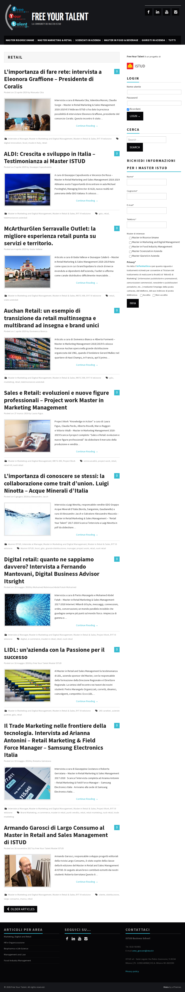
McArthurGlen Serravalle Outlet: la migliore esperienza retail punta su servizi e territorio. (50, 236)
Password (132, 97)
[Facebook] (148, 12)
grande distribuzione (56, 548)
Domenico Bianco (38, 331)
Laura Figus (37, 413)
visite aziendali (11, 299)
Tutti (172, 40)
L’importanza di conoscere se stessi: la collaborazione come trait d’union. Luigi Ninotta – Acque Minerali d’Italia (56, 483)
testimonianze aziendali (15, 217)
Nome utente (134, 86)
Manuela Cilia (37, 92)
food (25, 142)
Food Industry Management (17, 960)
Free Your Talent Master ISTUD (47, 663)
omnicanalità (90, 461)
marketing (9, 382)
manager (71, 548)
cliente (102, 894)
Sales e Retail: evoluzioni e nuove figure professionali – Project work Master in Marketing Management (56, 400)
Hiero (166, 987)
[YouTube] (166, 12)
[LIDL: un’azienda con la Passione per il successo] (27, 685)
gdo (101, 213)
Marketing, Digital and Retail (17, 936)
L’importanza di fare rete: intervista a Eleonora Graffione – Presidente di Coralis (53, 79)
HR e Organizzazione (14, 942)
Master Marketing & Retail (55, 40)
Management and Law (15, 954)
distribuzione (112, 894)
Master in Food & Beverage (121, 40)
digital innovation (12, 142)
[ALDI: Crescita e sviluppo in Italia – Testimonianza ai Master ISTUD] (27, 189)
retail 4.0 (8, 465)
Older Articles (22, 909)
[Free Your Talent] (48, 17)
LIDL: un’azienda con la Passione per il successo (54, 653)
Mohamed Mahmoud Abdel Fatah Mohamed (54, 587)
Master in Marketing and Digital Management (50, 138)
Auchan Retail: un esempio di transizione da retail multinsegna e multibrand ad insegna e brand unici (51, 318)
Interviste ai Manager (18, 138)
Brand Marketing (28, 812)
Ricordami (135, 109)
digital (24, 639)
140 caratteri (105, 710)
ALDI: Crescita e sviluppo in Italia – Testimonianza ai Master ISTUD (49, 157)
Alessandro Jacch (39, 496)
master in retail (48, 639)
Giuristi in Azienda (153, 40)
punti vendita (72, 812)
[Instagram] (175, 12)
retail (44, 142)
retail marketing (94, 812)
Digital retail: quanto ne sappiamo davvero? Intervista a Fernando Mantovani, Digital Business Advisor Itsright (51, 570)
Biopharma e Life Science (16, 948)
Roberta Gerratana (42, 761)
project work (104, 461)
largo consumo (11, 898)
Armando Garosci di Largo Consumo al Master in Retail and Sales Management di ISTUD (56, 835)
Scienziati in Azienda (88, 40)
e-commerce (34, 639)
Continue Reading (87, 125)
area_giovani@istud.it (143, 950)
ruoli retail (18, 465)
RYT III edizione (83, 710)
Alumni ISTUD (14, 544)
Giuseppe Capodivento (41, 167)
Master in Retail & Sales (85, 138)
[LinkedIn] (157, 12)
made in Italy (34, 142)
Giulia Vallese (36, 249)
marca (23, 898)
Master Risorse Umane (20, 40)
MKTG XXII (80, 295)
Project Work (69, 461)
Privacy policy (132, 971)
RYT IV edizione (104, 138)
